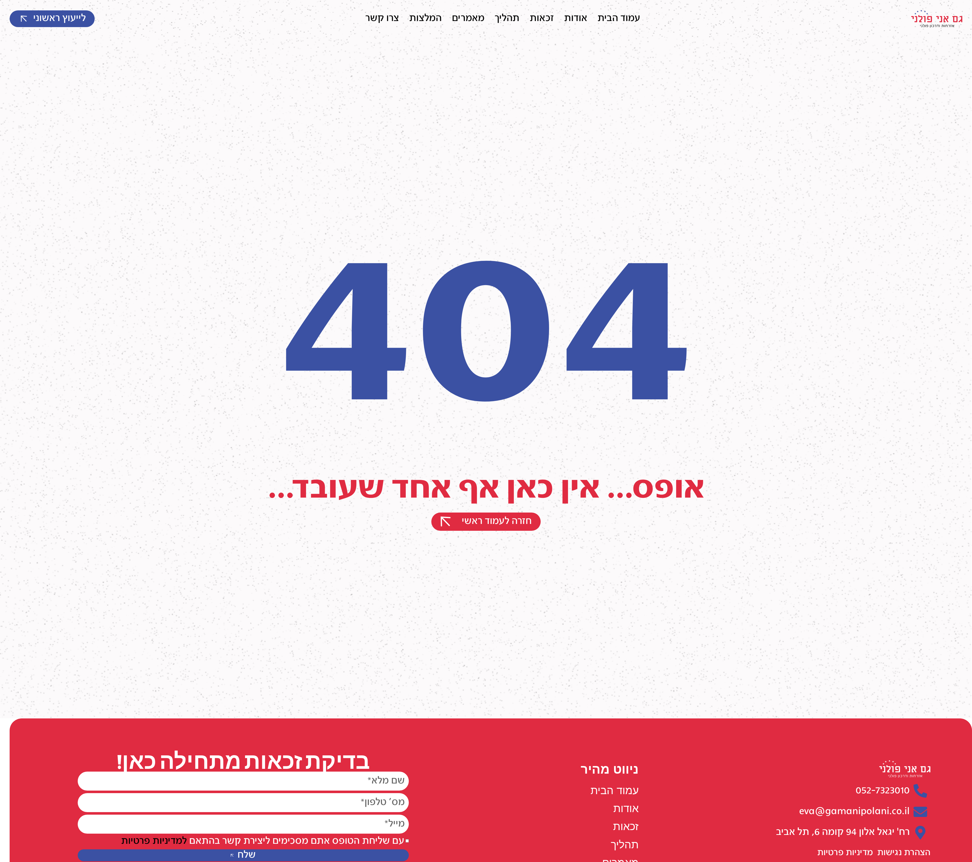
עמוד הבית (618, 19)
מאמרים (468, 19)
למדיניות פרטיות (154, 841)
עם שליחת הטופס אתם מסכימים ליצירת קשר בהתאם (262, 841)
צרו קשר (382, 19)
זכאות (542, 19)
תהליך (507, 19)
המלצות (425, 19)
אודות (575, 19)
